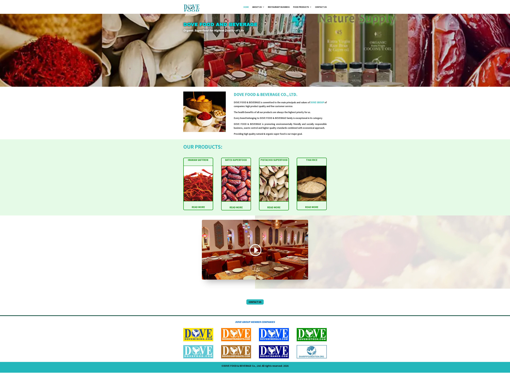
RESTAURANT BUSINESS (279, 7)
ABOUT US (257, 7)
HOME (246, 7)
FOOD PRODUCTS (301, 7)
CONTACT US (321, 7)
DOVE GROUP (317, 102)
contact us (255, 302)
